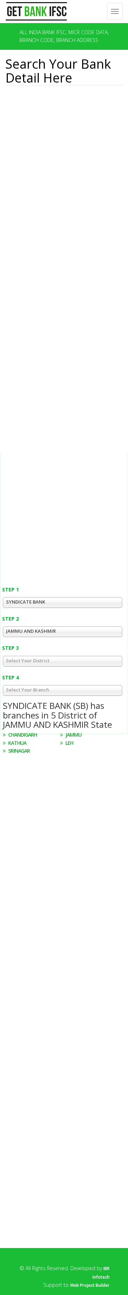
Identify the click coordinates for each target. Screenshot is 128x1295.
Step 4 (10, 677)
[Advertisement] (45, 126)
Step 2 (10, 618)
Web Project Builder (90, 1285)
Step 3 (10, 647)
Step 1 (10, 589)
